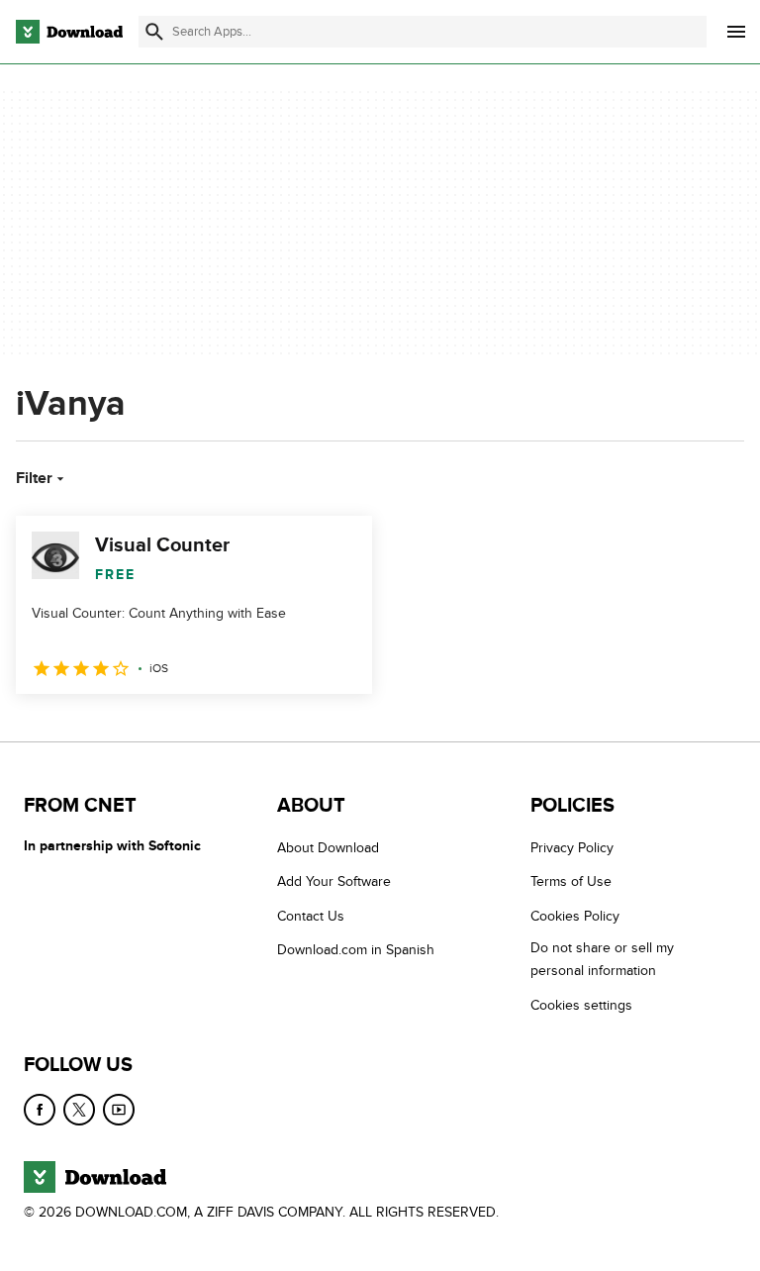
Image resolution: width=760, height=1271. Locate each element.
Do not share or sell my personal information (602, 959)
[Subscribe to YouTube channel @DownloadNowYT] (119, 1109)
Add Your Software (334, 881)
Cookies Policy (574, 916)
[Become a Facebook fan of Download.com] (39, 1109)
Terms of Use (571, 881)
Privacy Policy (572, 847)
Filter (34, 478)
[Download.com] (69, 32)
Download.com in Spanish (355, 949)
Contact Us (310, 916)
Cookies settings (581, 1004)
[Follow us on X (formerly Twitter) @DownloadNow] (79, 1109)
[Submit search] (154, 32)
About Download (328, 847)
